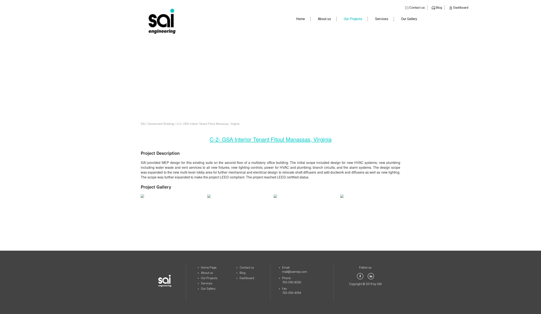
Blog (438, 8)
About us (324, 19)
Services (381, 19)
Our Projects (353, 19)
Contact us (416, 8)
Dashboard (460, 8)
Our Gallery (409, 19)
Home (303, 19)
